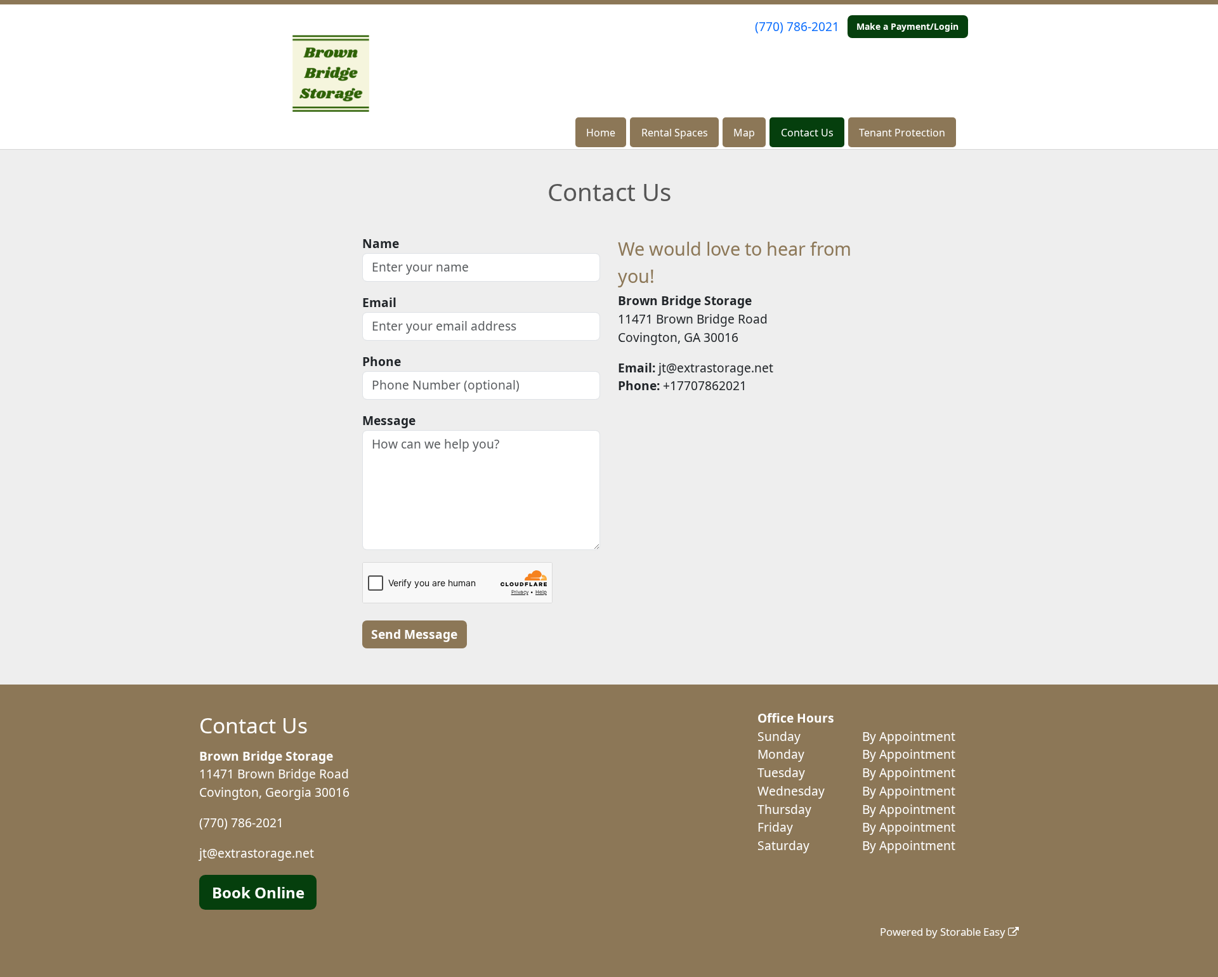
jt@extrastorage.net (256, 853)
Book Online (258, 892)
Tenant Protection (902, 133)
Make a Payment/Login (907, 26)
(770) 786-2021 (797, 26)
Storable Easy (974, 931)
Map (744, 133)
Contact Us (807, 133)
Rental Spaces (674, 133)
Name (380, 243)
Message (389, 420)
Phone (381, 361)
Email (379, 302)
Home (600, 133)
